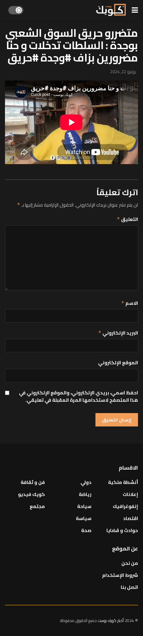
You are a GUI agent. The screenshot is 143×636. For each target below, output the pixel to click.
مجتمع (37, 506)
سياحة (84, 506)
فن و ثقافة (33, 482)
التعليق (127, 219)
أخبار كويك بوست (111, 620)
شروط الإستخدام (120, 575)
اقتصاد (130, 518)
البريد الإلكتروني (118, 333)
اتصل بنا (129, 587)
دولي (85, 482)
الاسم (129, 303)
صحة (86, 530)
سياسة (83, 518)
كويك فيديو (31, 494)
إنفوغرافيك (125, 506)
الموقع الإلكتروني (118, 362)
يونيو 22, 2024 (123, 72)
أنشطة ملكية (123, 482)
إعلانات (130, 494)
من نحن (129, 563)
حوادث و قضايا (122, 530)
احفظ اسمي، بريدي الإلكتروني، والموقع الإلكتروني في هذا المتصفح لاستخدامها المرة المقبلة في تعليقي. (78, 396)
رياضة (85, 494)
